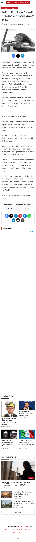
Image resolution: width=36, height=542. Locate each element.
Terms (21, 533)
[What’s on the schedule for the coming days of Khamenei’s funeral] (9, 434)
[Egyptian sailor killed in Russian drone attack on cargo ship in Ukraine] (9, 409)
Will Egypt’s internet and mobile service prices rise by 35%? (15, 483)
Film (19, 209)
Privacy (15, 533)
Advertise (12, 530)
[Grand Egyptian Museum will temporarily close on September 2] (6, 494)
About (6, 530)
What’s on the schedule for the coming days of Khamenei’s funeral (8, 443)
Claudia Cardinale (24, 205)
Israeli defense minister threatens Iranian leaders (25, 413)
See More (18, 512)
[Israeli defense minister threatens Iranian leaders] (27, 405)
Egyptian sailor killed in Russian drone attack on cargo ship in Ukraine (8, 421)
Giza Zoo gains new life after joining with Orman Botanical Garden (23, 503)
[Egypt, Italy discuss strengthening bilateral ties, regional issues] (27, 434)
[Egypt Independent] (18, 2)
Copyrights (28, 530)
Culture (14, 8)
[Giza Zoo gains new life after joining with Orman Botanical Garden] (6, 504)
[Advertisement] (18, 313)
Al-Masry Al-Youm (9, 24)
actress (9, 205)
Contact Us (20, 530)
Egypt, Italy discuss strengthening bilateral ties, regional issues (27, 443)
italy (27, 209)
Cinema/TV (6, 8)
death (10, 209)
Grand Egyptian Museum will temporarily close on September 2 (23, 494)
